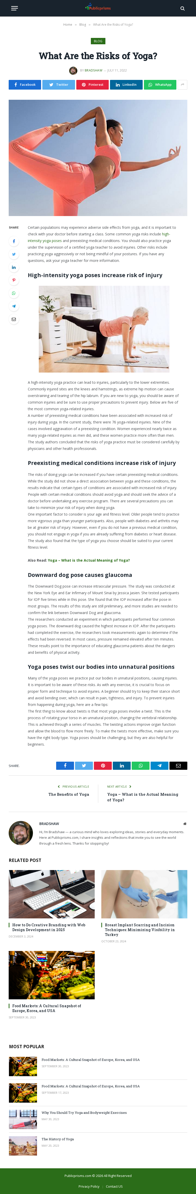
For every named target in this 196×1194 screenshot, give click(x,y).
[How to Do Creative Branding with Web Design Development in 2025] (52, 894)
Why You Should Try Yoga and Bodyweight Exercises (84, 1112)
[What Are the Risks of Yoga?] (98, 158)
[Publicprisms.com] (98, 8)
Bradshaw (94, 70)
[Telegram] (14, 306)
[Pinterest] (14, 280)
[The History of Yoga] (23, 1146)
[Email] (14, 319)
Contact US (114, 1186)
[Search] (182, 8)
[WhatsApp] (14, 293)
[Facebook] (14, 241)
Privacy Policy (89, 1186)
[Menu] (14, 8)
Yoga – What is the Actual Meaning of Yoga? (89, 560)
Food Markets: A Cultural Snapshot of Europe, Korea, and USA (46, 1008)
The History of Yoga (58, 1139)
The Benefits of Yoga (68, 794)
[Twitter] (14, 254)
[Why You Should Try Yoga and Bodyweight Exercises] (23, 1119)
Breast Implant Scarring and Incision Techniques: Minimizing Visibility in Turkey (140, 929)
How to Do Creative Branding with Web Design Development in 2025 (48, 927)
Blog (98, 41)
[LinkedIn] (14, 267)
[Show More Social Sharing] (182, 85)
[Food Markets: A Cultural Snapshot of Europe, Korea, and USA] (52, 975)
